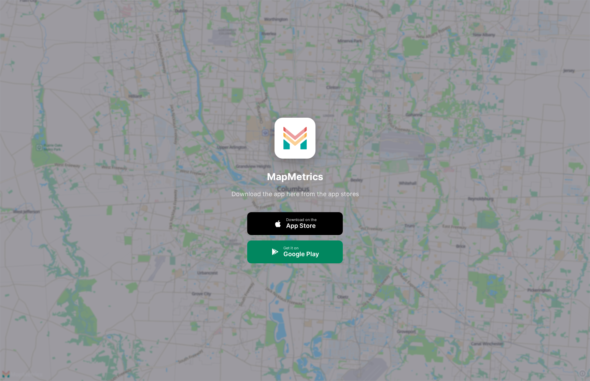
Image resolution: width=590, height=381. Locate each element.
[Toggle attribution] (582, 373)
